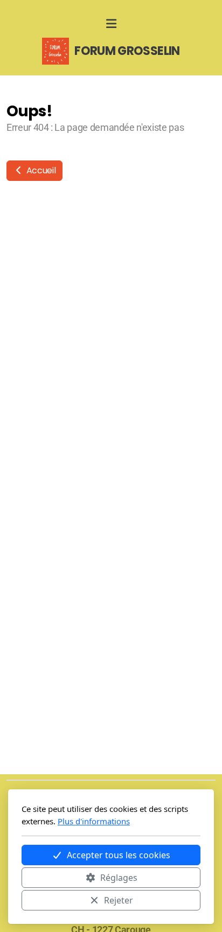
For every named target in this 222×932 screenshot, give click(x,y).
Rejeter (118, 900)
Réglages (118, 878)
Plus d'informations (94, 821)
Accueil (40, 170)
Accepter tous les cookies (118, 855)
